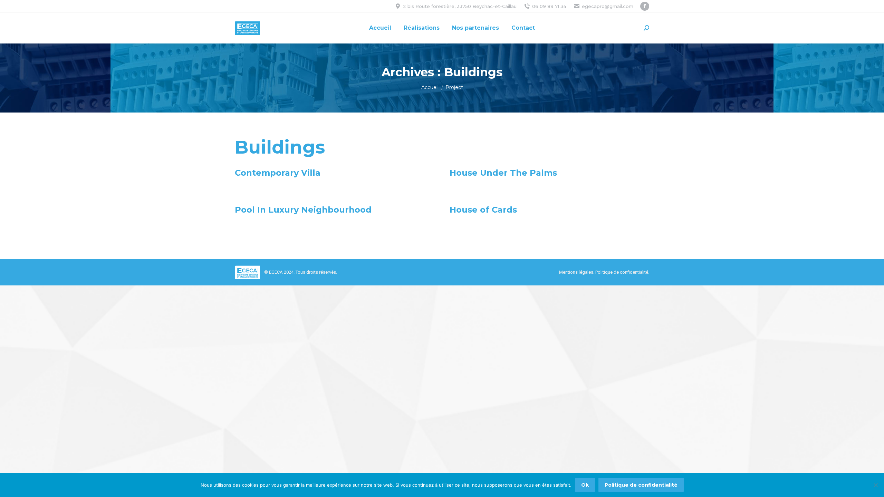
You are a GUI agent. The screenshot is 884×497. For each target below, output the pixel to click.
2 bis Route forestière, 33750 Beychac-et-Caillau (460, 6)
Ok (585, 485)
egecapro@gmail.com (607, 6)
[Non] (875, 484)
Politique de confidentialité (621, 272)
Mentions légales (576, 272)
